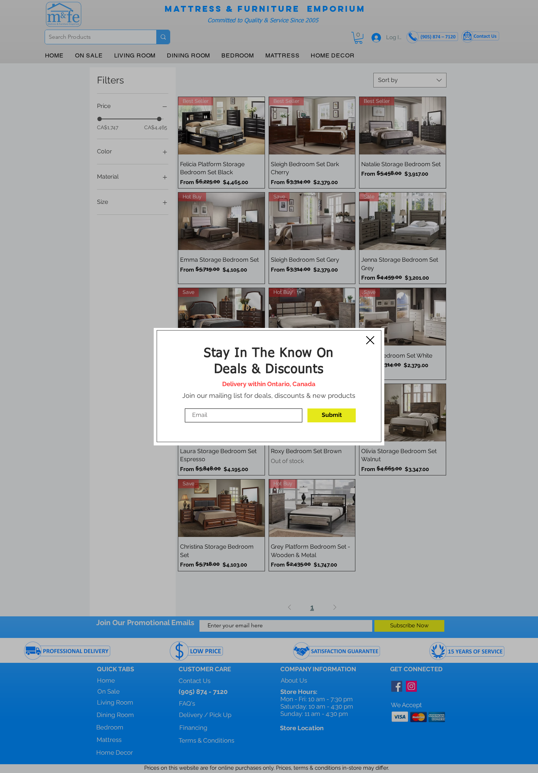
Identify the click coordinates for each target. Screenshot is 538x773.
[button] (370, 340)
